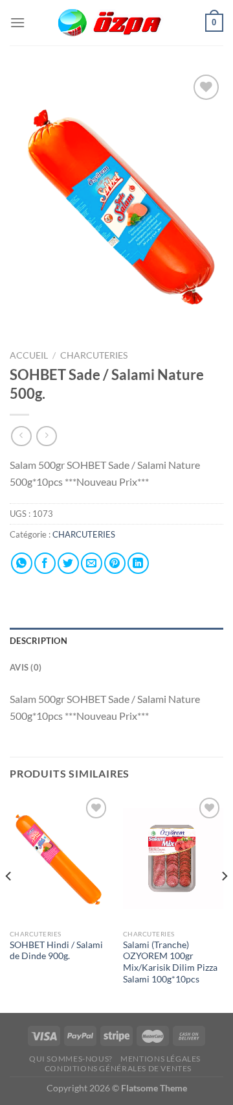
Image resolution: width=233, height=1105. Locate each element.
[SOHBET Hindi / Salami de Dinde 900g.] (60, 858)
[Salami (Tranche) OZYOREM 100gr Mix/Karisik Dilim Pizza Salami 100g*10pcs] (173, 858)
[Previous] (9, 902)
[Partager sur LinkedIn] (138, 563)
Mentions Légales (160, 1058)
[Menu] (17, 22)
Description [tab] (38, 641)
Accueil (29, 355)
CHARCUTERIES (94, 355)
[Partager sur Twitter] (68, 563)
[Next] (223, 902)
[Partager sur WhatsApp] (21, 563)
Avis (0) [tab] (25, 667)
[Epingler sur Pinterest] (115, 563)
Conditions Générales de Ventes (118, 1068)
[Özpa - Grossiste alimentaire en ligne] (116, 23)
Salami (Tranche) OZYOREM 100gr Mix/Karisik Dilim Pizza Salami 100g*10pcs (170, 962)
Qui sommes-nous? (71, 1058)
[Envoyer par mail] (91, 563)
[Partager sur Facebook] (45, 563)
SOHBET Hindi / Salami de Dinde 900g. (56, 951)
